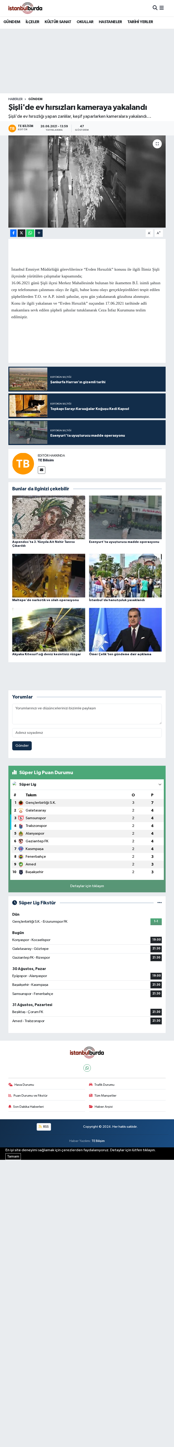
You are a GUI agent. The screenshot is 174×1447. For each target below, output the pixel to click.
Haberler (15, 99)
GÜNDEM (11, 22)
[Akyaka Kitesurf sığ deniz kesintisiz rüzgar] (48, 630)
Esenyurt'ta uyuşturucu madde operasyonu (124, 542)
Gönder (22, 746)
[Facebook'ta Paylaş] (13, 233)
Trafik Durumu (104, 1084)
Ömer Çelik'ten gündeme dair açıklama (120, 654)
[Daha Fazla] (39, 233)
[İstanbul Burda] (25, 8)
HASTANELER (110, 22)
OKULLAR (85, 22)
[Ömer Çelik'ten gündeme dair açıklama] (125, 630)
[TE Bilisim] (23, 463)
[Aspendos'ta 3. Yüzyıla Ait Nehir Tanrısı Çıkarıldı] (48, 517)
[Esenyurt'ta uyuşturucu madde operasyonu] (125, 517)
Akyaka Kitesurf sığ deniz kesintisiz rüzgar (46, 654)
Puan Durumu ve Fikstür (31, 1095)
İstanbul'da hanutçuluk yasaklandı (117, 600)
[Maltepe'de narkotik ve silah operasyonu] (48, 575)
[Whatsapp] (87, 1068)
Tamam (13, 1156)
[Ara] (155, 8)
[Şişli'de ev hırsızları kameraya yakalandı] (87, 181)
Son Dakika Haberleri (28, 1106)
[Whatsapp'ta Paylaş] (30, 233)
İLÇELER (32, 22)
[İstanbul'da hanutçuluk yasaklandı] (125, 575)
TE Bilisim (46, 460)
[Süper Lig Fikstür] (159, 903)
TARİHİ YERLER (140, 22)
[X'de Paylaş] (21, 233)
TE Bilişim (98, 1141)
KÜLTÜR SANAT (58, 22)
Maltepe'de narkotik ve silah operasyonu (45, 600)
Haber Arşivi (104, 1106)
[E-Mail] (41, 470)
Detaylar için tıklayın (87, 886)
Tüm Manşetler (105, 1095)
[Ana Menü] (162, 8)
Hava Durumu (24, 1084)
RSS (46, 1126)
